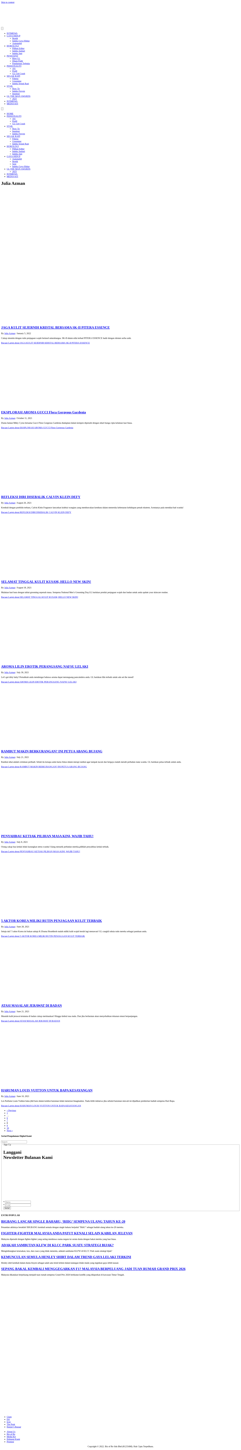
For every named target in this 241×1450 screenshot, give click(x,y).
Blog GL (16, 58)
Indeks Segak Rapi (20, 83)
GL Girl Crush (18, 73)
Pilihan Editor (18, 48)
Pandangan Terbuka (21, 63)
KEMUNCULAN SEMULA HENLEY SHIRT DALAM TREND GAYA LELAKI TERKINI (66, 1257)
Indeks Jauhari (18, 51)
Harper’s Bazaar (14, 1427)
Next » (10, 1130)
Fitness (15, 78)
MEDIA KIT (12, 104)
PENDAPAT (12, 56)
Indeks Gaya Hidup (21, 41)
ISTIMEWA (12, 33)
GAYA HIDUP (13, 36)
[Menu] (2, 28)
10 (8, 1128)
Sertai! (7, 1208)
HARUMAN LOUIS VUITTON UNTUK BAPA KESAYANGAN (46, 1090)
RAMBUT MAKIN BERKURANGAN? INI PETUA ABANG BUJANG (51, 751)
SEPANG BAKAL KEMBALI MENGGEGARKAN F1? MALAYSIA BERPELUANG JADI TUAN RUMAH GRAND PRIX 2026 (93, 1269)
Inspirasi (16, 93)
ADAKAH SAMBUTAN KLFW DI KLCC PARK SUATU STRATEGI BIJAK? (57, 1245)
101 (14, 68)
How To (16, 88)
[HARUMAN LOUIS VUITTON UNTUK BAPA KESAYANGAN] (57, 1084)
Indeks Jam (17, 53)
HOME (10, 113)
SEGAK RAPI (13, 76)
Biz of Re (11, 1434)
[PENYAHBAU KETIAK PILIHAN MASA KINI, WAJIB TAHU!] (57, 830)
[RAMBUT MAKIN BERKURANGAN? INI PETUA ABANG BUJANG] (57, 745)
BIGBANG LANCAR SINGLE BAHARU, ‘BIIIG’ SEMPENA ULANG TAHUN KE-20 (63, 1221)
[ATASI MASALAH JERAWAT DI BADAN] (57, 999)
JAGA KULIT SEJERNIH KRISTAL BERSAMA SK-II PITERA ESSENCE (55, 327)
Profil (14, 71)
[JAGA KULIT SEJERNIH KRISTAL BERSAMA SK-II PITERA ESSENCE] (57, 321)
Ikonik (15, 38)
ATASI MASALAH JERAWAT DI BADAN (31, 1005)
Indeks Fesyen (18, 91)
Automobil (17, 43)
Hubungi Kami (13, 1439)
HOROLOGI (13, 46)
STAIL (10, 86)
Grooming (16, 81)
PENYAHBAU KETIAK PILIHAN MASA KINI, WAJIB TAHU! (47, 836)
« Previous (11, 1110)
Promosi (10, 1442)
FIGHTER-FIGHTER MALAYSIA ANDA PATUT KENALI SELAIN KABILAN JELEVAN (66, 1233)
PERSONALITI (14, 66)
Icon (9, 1422)
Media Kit (11, 1436)
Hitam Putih (17, 61)
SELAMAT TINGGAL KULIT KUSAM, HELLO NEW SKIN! (46, 581)
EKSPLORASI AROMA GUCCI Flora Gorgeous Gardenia (43, 412)
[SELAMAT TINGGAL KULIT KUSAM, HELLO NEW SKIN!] (57, 576)
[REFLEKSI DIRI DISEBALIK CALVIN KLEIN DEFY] (57, 491)
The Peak (11, 1424)
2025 (14, 99)
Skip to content (7, 2)
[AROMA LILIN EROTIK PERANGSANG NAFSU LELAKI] (57, 660)
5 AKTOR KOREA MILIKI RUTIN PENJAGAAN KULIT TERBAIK (51, 921)
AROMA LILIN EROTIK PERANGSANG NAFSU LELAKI (44, 666)
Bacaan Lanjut (45, 343)
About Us (11, 1431)
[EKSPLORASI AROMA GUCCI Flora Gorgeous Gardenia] (57, 406)
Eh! (8, 1419)
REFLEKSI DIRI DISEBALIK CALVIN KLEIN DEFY (40, 497)
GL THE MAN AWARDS (18, 96)
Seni (14, 164)
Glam (9, 1417)
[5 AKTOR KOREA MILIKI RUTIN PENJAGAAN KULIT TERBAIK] (57, 915)
